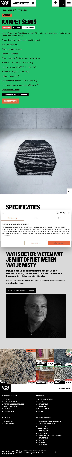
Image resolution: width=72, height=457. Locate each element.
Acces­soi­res (43, 409)
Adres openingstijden (14, 404)
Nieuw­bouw (43, 431)
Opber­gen (42, 406)
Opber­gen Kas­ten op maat (50, 435)
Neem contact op (10, 101)
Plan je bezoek (10, 402)
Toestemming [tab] (12, 218)
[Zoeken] (62, 3)
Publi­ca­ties (9, 411)
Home (4, 10)
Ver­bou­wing (43, 428)
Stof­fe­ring (42, 433)
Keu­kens (41, 442)
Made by (9, 424)
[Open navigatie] (68, 3)
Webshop (11, 10)
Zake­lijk (41, 440)
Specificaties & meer (10, 89)
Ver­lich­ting (43, 404)
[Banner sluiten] (69, 213)
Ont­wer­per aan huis (46, 424)
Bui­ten (40, 411)
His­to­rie (7, 409)
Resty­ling (42, 426)
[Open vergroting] (36, 151)
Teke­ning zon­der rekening (49, 421)
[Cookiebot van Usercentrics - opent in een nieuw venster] (58, 213)
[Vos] (5, 388)
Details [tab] (36, 218)
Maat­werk (42, 445)
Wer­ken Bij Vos (10, 406)
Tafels (40, 402)
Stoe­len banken (45, 399)
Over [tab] (59, 218)
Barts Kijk (8, 421)
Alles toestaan (58, 243)
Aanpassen (34, 243)
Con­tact (7, 399)
